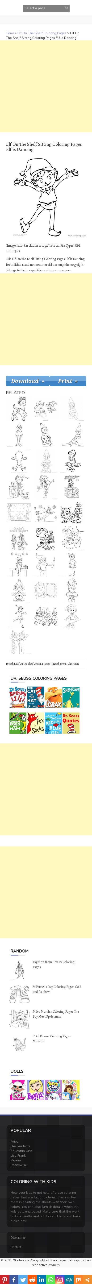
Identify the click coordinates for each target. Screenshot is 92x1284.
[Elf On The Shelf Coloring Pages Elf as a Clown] (72, 616)
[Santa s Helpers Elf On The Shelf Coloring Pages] (19, 538)
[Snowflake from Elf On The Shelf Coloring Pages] (72, 564)
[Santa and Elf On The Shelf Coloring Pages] (46, 409)
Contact (16, 1247)
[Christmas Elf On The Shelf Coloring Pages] (72, 513)
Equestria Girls (22, 1151)
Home (10, 33)
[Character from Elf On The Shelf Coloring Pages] (72, 461)
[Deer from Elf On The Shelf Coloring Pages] (19, 409)
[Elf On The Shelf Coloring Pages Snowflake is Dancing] (19, 616)
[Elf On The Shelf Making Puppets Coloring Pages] (46, 538)
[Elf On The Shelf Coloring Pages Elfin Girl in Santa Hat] (72, 590)
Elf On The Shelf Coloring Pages (41, 33)
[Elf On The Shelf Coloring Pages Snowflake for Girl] (72, 409)
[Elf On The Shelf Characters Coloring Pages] (19, 435)
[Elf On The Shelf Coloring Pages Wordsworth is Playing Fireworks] (46, 564)
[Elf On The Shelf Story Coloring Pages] (19, 642)
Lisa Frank (18, 1155)
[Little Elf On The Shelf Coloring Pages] (19, 590)
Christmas (73, 664)
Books (62, 664)
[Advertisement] (46, 86)
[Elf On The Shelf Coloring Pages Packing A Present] (19, 487)
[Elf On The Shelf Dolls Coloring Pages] (46, 616)
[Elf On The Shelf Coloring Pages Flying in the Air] (72, 538)
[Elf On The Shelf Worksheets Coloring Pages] (46, 590)
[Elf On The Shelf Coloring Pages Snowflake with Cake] (46, 461)
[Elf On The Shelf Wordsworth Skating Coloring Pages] (46, 513)
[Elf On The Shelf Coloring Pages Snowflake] (46, 435)
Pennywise (19, 1165)
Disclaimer (18, 1237)
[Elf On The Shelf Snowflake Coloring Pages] (72, 435)
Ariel (14, 1141)
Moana (16, 1160)
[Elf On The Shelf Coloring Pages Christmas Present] (19, 564)
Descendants (20, 1146)
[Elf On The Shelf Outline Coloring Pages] (19, 461)
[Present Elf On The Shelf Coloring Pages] (72, 487)
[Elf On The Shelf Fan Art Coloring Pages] (46, 487)
